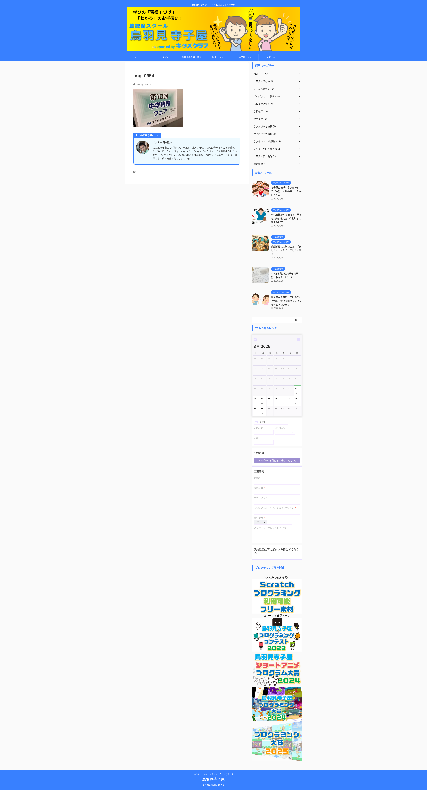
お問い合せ (272, 57)
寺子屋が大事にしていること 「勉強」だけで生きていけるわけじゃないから (287, 301)
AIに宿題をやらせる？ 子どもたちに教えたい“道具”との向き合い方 (286, 218)
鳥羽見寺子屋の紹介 (191, 57)
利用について (218, 57)
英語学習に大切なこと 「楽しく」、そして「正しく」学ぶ (286, 250)
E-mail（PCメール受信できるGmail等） (275, 507)
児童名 (258, 477)
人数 (256, 437)
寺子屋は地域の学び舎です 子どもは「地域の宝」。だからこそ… (286, 191)
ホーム (138, 57)
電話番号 (259, 517)
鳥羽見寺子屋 (213, 779)
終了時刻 (280, 427)
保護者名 (259, 487)
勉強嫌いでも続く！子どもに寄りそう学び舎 (213, 774)
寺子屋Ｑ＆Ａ (245, 57)
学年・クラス (261, 497)
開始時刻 (258, 427)
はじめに (165, 57)
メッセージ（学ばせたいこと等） (271, 527)
